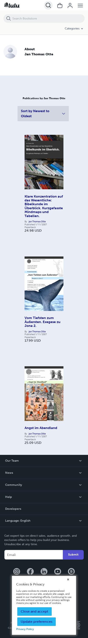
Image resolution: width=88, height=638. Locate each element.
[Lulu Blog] (71, 572)
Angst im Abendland (41, 428)
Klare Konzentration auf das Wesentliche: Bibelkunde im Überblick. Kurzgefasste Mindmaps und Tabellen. (44, 206)
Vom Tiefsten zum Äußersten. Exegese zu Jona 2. (42, 322)
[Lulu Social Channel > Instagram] (16, 572)
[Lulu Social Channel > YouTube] (57, 572)
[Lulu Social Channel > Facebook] (30, 572)
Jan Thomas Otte (37, 221)
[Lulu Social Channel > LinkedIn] (44, 572)
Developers (13, 509)
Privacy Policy (25, 629)
